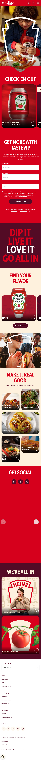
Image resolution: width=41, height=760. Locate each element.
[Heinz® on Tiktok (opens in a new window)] (14, 481)
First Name (5, 164)
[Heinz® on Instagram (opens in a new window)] (20, 481)
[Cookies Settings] (2, 756)
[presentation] (36, 521)
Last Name (5, 173)
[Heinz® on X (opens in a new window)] (27, 481)
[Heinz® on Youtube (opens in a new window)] (13, 728)
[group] (20, 519)
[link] (20, 65)
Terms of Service (23, 211)
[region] (20, 519)
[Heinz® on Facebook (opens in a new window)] (18, 728)
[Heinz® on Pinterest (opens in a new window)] (23, 728)
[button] (3, 3)
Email (3, 183)
